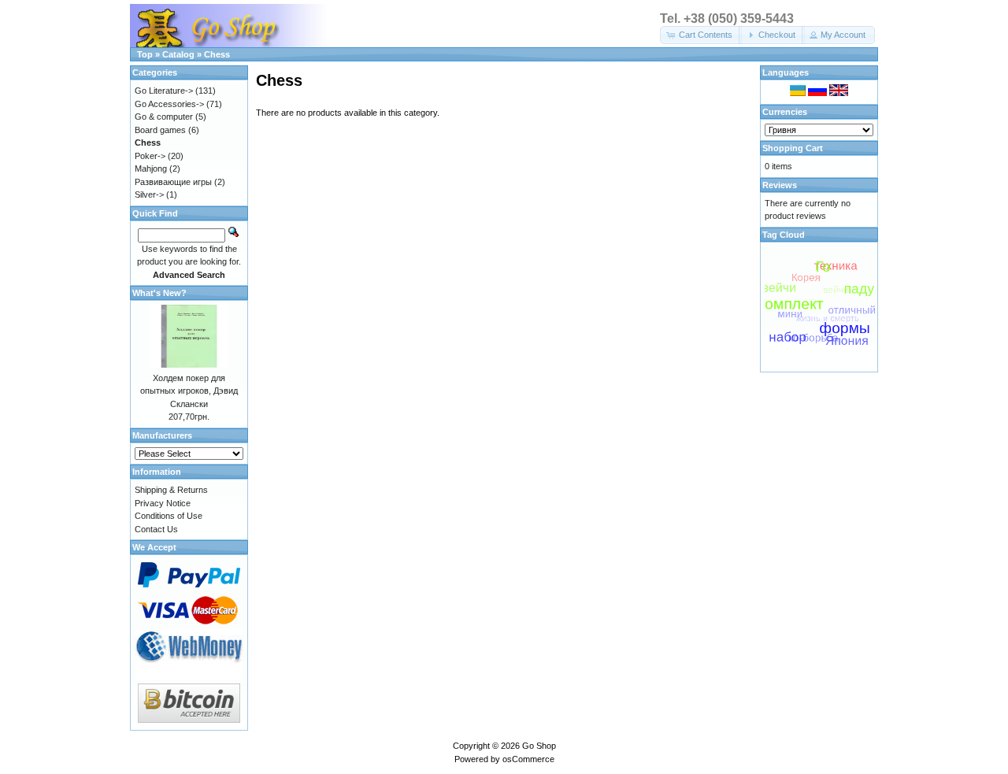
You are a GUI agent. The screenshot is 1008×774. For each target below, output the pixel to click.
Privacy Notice (163, 503)
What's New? (159, 293)
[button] (701, 35)
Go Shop (539, 745)
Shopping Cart (792, 148)
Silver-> (149, 194)
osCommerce (528, 759)
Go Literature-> (164, 90)
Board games (160, 130)
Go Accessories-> (169, 104)
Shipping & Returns (171, 489)
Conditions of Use (168, 515)
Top (145, 54)
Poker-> (150, 156)
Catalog (178, 54)
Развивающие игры (173, 182)
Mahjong (151, 168)
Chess (217, 54)
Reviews (779, 185)
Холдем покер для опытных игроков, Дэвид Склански (189, 391)
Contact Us (156, 529)
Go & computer (164, 116)
